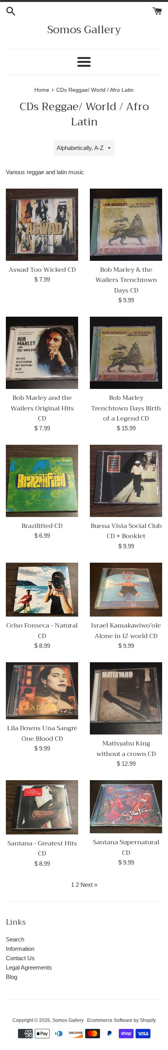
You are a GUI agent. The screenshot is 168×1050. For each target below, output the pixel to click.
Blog (11, 976)
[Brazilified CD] (42, 481)
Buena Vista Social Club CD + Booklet (126, 531)
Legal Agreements (29, 967)
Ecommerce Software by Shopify (121, 1020)
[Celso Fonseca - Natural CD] (42, 590)
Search (15, 939)
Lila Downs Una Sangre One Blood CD (42, 733)
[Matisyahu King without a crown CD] (126, 698)
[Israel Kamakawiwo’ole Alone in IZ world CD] (126, 590)
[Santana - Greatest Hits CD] (42, 807)
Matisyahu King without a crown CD (126, 748)
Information (20, 948)
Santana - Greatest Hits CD (42, 848)
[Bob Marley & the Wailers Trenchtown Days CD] (126, 225)
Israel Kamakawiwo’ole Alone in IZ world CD (126, 630)
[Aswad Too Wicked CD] (42, 224)
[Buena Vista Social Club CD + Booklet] (126, 481)
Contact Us (20, 958)
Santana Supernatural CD (126, 847)
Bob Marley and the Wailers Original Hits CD (42, 408)
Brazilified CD (42, 525)
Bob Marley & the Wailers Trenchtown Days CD (126, 280)
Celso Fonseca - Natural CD (42, 630)
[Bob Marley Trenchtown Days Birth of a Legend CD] (126, 353)
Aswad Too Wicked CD (42, 269)
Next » (88, 884)
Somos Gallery (84, 29)
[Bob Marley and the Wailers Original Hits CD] (42, 353)
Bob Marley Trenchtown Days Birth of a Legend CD (126, 408)
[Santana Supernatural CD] (126, 806)
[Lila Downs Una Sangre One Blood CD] (42, 690)
